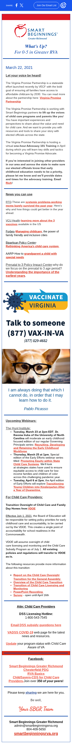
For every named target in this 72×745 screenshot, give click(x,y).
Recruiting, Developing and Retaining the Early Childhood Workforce (39, 448)
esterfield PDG (38, 670)
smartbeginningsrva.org (36, 733)
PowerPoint (20, 591)
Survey (17, 595)
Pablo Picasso (36, 409)
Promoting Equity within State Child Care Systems (36, 462)
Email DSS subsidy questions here (36, 625)
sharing (31, 692)
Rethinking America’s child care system (32, 246)
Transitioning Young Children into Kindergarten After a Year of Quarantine (39, 487)
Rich (9, 182)
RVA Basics (36, 673)
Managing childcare (29, 231)
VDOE (32, 508)
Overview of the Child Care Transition (37, 582)
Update (11, 643)
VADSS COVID (18, 632)
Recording (36, 591)
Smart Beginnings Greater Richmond (36, 666)
